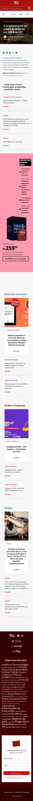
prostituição (20, 87)
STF (24, 724)
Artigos (5, 115)
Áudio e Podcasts (12, 441)
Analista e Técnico (11, 664)
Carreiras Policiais (10, 672)
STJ (3, 726)
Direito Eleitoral (14, 689)
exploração (9, 87)
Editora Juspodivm (16, 796)
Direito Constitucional (10, 682)
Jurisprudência (15, 713)
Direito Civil (24, 680)
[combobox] (14, 8)
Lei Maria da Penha (19, 716)
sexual (17, 89)
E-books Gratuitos (12, 330)
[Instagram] (22, 636)
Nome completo (8, 758)
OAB (13, 722)
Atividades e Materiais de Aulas (10, 667)
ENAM (25, 701)
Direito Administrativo (12, 680)
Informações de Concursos (12, 97)
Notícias (9, 722)
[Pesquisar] (29, 8)
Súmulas (8, 727)
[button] (3, 14)
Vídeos (13, 727)
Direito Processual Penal (14, 698)
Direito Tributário (7, 701)
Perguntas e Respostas (17, 21)
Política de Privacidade (15, 778)
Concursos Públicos (17, 677)
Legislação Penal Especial (8, 716)
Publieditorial (18, 725)
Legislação (25, 714)
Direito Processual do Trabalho (21, 696)
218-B (6, 84)
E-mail (5, 765)
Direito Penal (15, 84)
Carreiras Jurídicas (18, 669)
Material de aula (8, 21)
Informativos (8, 705)
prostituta (8, 89)
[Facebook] (18, 636)
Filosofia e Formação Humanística (10, 703)
